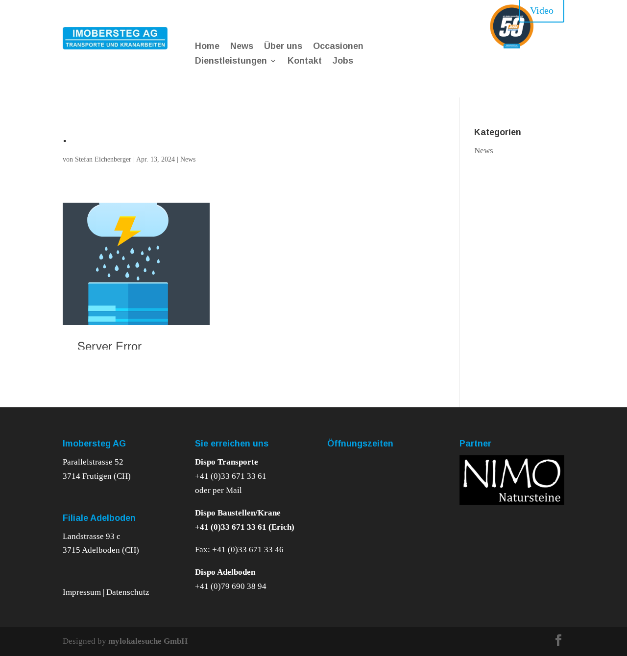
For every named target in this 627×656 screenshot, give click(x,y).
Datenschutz (127, 592)
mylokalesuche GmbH (148, 641)
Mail (234, 490)
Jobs (343, 61)
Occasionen (338, 47)
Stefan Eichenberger (103, 159)
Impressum (83, 592)
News (241, 47)
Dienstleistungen (231, 61)
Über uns (283, 47)
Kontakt (305, 61)
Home (207, 47)
